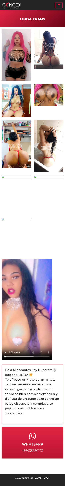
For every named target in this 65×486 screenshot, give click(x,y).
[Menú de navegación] (59, 5)
